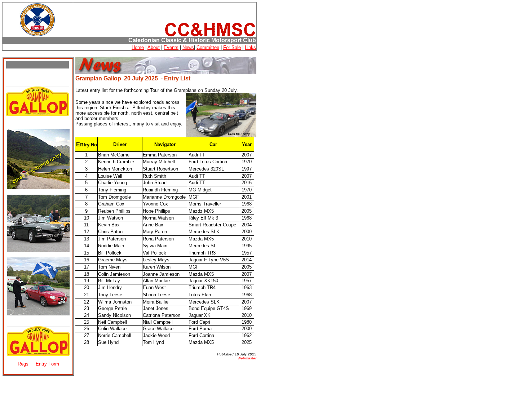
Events (171, 47)
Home (138, 47)
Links (250, 47)
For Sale (232, 47)
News (188, 47)
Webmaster (247, 358)
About (153, 47)
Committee (207, 47)
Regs (23, 364)
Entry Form (47, 364)
